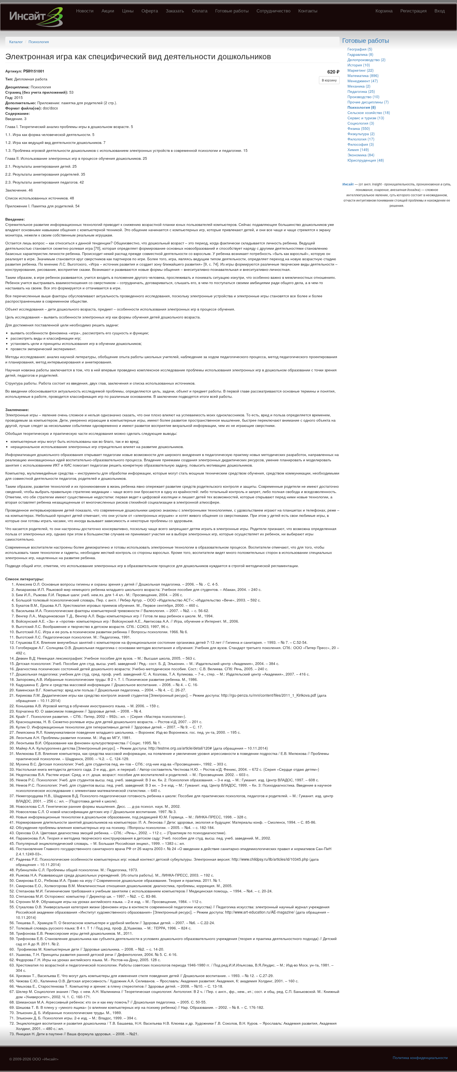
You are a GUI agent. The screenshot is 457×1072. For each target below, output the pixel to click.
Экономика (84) (361, 154)
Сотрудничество (273, 10)
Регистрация (413, 10)
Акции (108, 10)
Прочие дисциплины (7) (368, 101)
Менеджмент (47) (363, 80)
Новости (85, 10)
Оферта (149, 10)
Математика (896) (363, 75)
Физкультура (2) (361, 133)
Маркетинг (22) (361, 70)
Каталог (16, 41)
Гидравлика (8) (360, 54)
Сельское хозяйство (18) (369, 112)
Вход (440, 10)
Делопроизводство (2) (367, 59)
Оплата (199, 10)
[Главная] (38, 17)
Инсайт (348, 184)
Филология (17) (361, 139)
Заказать (175, 10)
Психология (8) (362, 107)
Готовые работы (232, 10)
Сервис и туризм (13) (366, 117)
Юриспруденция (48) (366, 160)
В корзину (329, 80)
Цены (128, 10)
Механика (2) (359, 86)
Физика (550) (359, 128)
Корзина (384, 10)
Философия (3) (361, 144)
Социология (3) (361, 123)
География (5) (360, 49)
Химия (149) (358, 149)
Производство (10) (364, 96)
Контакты (307, 10)
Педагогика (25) (361, 91)
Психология (39, 41)
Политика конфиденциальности (420, 1057)
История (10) (359, 64)
